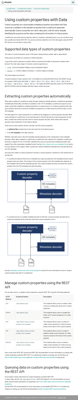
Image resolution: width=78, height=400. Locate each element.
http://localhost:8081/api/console (16, 357)
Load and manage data (41, 8)
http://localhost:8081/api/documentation (43, 357)
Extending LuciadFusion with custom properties (25, 270)
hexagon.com (61, 397)
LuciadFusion (10, 8)
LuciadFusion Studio (24, 8)
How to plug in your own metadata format (55, 144)
